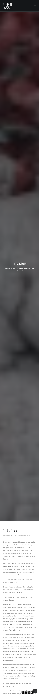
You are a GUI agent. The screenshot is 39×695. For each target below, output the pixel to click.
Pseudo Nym (19, 270)
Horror (21, 268)
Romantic (27, 268)
